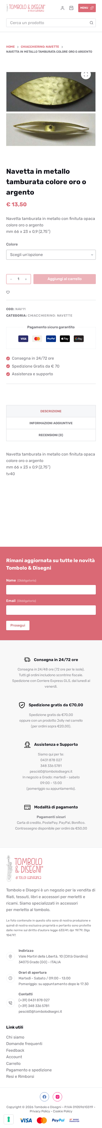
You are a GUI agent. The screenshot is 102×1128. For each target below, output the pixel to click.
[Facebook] (44, 1097)
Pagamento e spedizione (29, 1070)
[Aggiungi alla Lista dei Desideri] (8, 292)
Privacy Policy (40, 1111)
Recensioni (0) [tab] (51, 435)
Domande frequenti (24, 1043)
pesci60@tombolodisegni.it (40, 1011)
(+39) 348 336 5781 (34, 1006)
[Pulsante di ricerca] (91, 23)
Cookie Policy (62, 1111)
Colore (12, 244)
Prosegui (17, 625)
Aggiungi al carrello (65, 279)
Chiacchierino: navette (50, 315)
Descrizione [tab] (50, 411)
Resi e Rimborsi (20, 1076)
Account (14, 1056)
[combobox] (47, 22)
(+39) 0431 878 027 (34, 1000)
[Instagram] (57, 1097)
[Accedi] (62, 8)
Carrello (13, 1063)
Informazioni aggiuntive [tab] (51, 423)
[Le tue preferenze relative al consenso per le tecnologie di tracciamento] (8, 1119)
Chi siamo (15, 1037)
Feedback (15, 1050)
